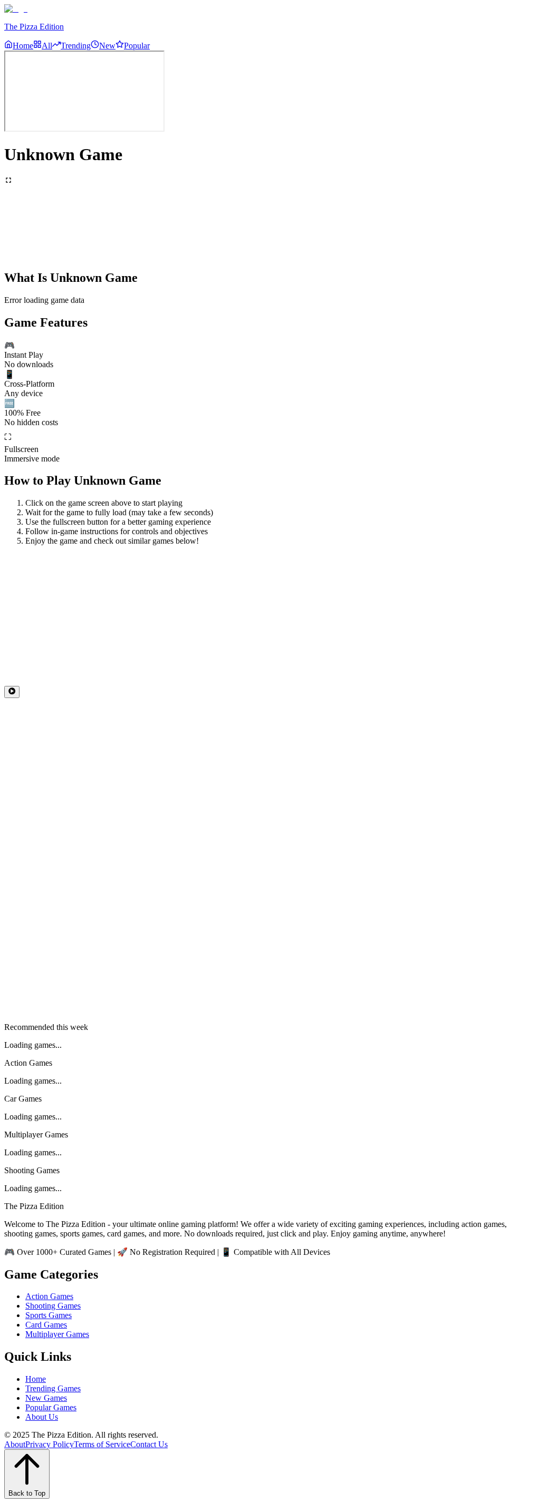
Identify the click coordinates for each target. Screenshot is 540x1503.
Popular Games (50, 1407)
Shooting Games (53, 1305)
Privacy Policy (49, 1444)
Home (35, 1378)
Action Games (49, 1296)
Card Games (46, 1324)
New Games (46, 1397)
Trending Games (53, 1388)
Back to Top (26, 1493)
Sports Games (48, 1315)
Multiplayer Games (57, 1334)
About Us (41, 1416)
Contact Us (149, 1444)
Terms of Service (102, 1444)
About (14, 1444)
